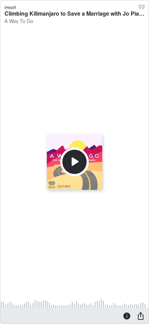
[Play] (74, 162)
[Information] (127, 316)
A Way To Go (19, 21)
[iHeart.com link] (141, 8)
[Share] (141, 316)
